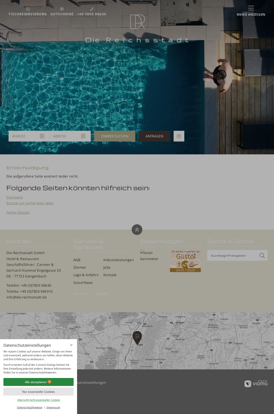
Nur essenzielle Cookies (38, 391)
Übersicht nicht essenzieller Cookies (38, 400)
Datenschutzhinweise (29, 407)
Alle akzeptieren (35, 382)
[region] (38, 362)
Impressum (53, 407)
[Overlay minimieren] (71, 345)
